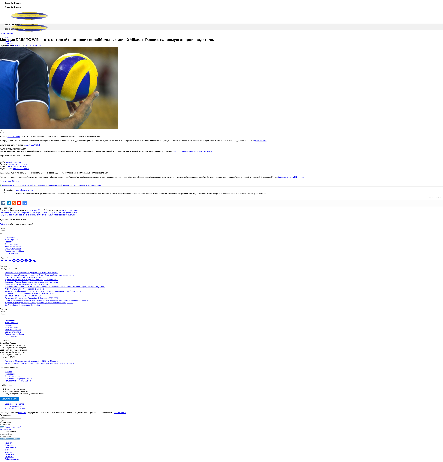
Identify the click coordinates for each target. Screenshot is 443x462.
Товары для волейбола (14, 251)
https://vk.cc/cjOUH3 (17, 166)
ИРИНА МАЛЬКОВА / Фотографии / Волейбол (24, 289)
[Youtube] (19, 203)
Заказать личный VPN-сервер (291, 177)
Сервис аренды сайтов (14, 404)
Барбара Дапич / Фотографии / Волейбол (22, 305)
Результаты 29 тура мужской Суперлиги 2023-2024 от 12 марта (31, 273)
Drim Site (22, 412)
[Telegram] (9, 203)
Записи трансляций (13, 246)
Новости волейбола (6, 33)
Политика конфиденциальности (18, 378)
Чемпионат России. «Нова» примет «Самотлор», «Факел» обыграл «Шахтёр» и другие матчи (38, 212)
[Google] (24, 203)
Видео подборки (11, 244)
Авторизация (5, 429)
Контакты (9, 457)
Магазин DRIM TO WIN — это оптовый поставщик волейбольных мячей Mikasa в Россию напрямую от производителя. (55, 286)
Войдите (3, 224)
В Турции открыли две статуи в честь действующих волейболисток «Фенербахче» (39, 303)
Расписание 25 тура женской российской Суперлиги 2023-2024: (31, 298)
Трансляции (10, 374)
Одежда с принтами (13, 249)
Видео (7, 450)
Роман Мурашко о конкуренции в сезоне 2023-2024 (26, 284)
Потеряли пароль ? (13, 427)
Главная (8, 443)
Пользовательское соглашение (18, 381)
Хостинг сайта (120, 412)
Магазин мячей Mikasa (9, 181)
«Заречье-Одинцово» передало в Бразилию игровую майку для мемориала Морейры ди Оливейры (46, 300)
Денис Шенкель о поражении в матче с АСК (23, 296)
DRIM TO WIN (13, 136)
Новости (9, 43)
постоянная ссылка (70, 210)
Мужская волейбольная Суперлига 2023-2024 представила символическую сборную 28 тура (44, 291)
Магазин (8, 371)
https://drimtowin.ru (13, 162)
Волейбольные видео (14, 376)
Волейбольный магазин (15, 408)
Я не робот (7, 422)
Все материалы (11, 239)
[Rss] (14, 203)
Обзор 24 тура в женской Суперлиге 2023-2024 (24, 277)
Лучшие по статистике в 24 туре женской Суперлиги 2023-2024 (31, 279)
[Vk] (3, 203)
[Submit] (1, 233)
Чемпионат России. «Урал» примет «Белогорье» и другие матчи (31, 282)
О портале (9, 454)
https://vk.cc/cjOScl (32, 145)
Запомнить (7, 424)
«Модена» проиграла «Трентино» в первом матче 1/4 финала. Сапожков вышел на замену (38, 215)
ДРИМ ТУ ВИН (260, 141)
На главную (10, 237)
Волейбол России (33, 45)
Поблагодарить (11, 253)
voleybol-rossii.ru (434, 197)
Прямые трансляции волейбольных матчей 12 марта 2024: (29, 293)
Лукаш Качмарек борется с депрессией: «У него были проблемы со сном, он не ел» (39, 275)
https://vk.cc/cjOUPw (18, 164)
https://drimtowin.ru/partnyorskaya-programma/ (192, 151)
